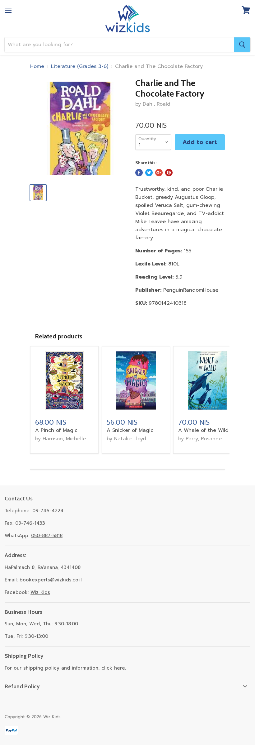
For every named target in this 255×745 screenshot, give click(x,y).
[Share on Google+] (159, 172)
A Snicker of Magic (130, 430)
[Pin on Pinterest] (169, 172)
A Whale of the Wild (203, 430)
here (119, 668)
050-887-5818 (47, 535)
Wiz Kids (40, 592)
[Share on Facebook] (139, 172)
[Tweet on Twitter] (149, 172)
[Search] (242, 44)
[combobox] (119, 44)
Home (37, 66)
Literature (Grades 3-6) (79, 66)
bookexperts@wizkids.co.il (51, 579)
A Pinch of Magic (56, 430)
